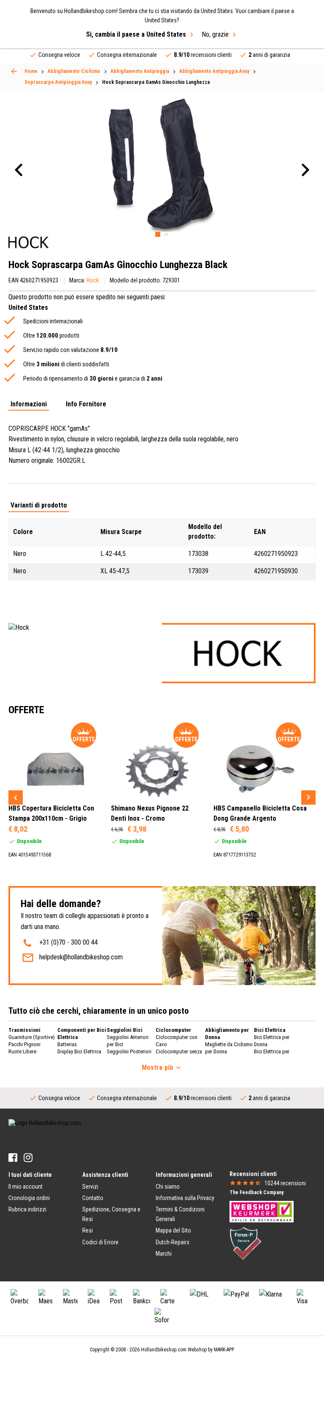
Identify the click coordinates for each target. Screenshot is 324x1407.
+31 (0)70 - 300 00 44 (68, 942)
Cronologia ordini (29, 1198)
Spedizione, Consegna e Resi (111, 1214)
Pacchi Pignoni (24, 1044)
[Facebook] (12, 1158)
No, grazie (215, 34)
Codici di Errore (100, 1242)
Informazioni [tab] (29, 404)
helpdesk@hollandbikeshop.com (81, 957)
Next (308, 797)
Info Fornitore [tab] (86, 404)
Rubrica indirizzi (27, 1209)
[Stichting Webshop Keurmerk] (262, 1211)
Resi (87, 1230)
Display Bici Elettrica (79, 1051)
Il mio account (25, 1186)
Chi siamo (168, 1186)
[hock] (28, 242)
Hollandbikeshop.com (163, 1350)
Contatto (92, 1198)
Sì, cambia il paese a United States (136, 34)
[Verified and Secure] (246, 1242)
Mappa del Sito (173, 1230)
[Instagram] (28, 1158)
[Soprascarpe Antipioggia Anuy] (14, 71)
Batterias (67, 1044)
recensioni (285, 1183)
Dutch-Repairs (172, 1242)
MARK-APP (224, 1350)
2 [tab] (166, 234)
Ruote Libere (22, 1051)
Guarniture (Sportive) (31, 1037)
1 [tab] (157, 234)
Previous (15, 797)
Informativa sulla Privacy (185, 1198)
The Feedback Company (257, 1192)
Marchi (164, 1253)
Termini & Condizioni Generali (180, 1214)
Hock (92, 280)
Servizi (90, 1186)
